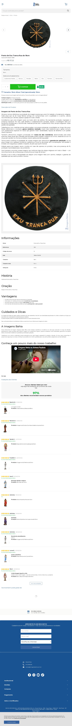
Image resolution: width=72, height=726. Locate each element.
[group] (36, 612)
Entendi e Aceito (12, 722)
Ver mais (3, 376)
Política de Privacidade (20, 718)
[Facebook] (29, 676)
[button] (33, 47)
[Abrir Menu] (2, 4)
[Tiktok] (42, 676)
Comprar (24, 87)
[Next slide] (68, 30)
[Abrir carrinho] (67, 4)
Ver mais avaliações (36, 583)
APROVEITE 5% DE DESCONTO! (36, 624)
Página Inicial (5, 15)
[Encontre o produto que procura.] (68, 11)
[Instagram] (33, 676)
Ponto (15, 15)
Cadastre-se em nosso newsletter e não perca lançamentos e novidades (36, 625)
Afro (11, 15)
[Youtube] (38, 676)
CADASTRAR (36, 647)
